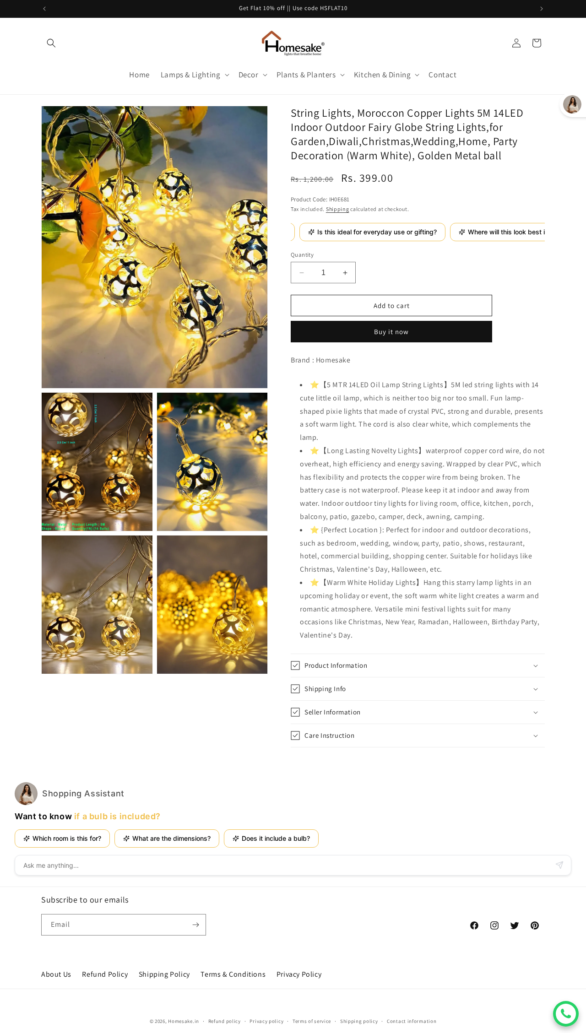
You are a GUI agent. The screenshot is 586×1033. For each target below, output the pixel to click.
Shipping (337, 209)
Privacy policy (266, 1021)
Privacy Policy (299, 974)
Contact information (411, 1021)
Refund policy (224, 1021)
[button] (51, 43)
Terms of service (312, 1021)
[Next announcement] (542, 8)
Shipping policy (359, 1021)
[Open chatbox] (566, 1014)
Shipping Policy (164, 974)
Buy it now (391, 331)
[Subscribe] (195, 925)
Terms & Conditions (233, 974)
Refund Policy (105, 974)
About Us (56, 974)
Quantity (302, 255)
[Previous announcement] (44, 8)
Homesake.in (183, 1021)
